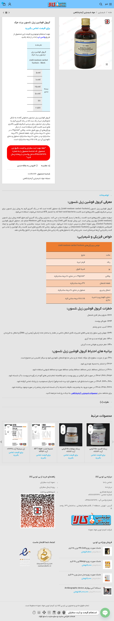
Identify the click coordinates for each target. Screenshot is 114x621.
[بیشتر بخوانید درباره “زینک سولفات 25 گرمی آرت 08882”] (63, 432)
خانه (110, 12)
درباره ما (108, 487)
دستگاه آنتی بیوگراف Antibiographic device (83, 588)
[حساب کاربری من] (10, 4)
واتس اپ (41, 37)
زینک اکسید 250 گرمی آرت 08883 (98, 450)
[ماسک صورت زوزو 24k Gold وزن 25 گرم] (107, 551)
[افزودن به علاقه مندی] (90, 427)
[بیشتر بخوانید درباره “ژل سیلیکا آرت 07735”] (8, 432)
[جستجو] (101, 4)
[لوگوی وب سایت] (57, 4)
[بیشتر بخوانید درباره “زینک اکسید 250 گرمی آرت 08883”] (90, 432)
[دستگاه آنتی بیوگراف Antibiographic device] (107, 591)
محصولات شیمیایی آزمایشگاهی (84, 393)
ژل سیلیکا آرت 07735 (16, 449)
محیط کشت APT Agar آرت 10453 (43, 450)
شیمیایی (101, 12)
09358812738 (40, 154)
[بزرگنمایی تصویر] (107, 64)
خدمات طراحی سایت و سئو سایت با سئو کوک (57, 616)
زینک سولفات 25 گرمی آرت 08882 (71, 450)
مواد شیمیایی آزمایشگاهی (84, 12)
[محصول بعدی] (3, 12)
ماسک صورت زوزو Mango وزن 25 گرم (85, 561)
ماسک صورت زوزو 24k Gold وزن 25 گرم (85, 548)
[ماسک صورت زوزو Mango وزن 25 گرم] (107, 564)
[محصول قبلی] (9, 12)
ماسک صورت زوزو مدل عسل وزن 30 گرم (84, 574)
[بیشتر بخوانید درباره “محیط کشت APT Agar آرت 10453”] (35, 432)
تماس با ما (107, 482)
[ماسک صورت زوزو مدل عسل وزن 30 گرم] (107, 577)
